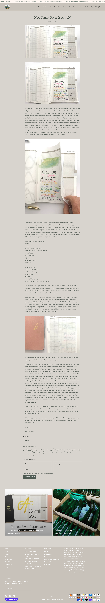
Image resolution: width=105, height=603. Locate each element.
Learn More (28, 548)
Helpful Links (48, 548)
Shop (6, 548)
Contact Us (47, 557)
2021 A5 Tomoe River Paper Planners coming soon (25, 530)
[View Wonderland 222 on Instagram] (6, 595)
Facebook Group (63, 108)
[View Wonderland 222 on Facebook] (14, 595)
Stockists (7, 562)
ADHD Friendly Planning (32, 558)
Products (7, 554)
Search (46, 551)
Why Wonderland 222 (31, 551)
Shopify (61, 599)
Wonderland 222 (49, 599)
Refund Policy (48, 564)
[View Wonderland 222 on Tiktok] (10, 595)
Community (8, 564)
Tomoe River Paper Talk (31, 561)
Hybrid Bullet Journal (31, 564)
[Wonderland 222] (7, 6)
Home (6, 551)
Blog (6, 557)
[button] (57, 7)
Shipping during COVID (64, 530)
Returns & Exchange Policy (52, 559)
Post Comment (30, 477)
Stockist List (48, 554)
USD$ (86, 6)
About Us (7, 567)
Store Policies (9, 559)
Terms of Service (49, 562)
